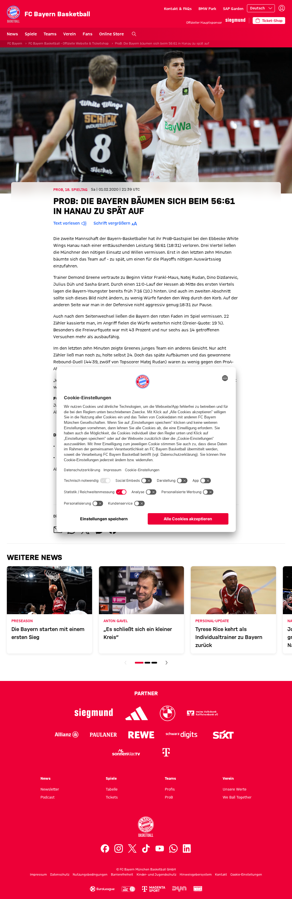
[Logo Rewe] (141, 734)
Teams (50, 34)
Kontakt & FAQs (178, 9)
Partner (146, 693)
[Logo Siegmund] (93, 713)
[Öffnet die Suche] (134, 34)
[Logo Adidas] (137, 713)
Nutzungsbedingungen (90, 874)
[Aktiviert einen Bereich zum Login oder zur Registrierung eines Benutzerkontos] (281, 8)
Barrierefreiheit (122, 874)
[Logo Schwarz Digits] (181, 734)
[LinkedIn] (187, 848)
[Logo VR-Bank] (202, 713)
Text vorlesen (66, 223)
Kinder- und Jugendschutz (156, 874)
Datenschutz (59, 874)
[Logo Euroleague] (102, 889)
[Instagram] (118, 848)
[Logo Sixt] (223, 734)
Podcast (47, 797)
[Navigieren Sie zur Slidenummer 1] (139, 663)
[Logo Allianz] (66, 734)
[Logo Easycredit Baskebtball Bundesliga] (128, 889)
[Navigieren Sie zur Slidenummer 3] (154, 663)
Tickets (112, 797)
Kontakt (221, 874)
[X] (132, 848)
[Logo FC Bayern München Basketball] (146, 827)
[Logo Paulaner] (103, 734)
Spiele (31, 34)
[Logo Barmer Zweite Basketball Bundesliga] (197, 889)
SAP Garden (233, 9)
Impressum (38, 874)
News (12, 34)
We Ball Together (237, 797)
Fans (87, 34)
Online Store (111, 34)
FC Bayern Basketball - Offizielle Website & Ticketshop (69, 43)
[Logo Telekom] (166, 752)
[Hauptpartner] (235, 20)
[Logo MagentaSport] (153, 889)
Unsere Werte (234, 789)
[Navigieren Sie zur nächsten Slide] (167, 663)
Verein (69, 34)
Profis (170, 789)
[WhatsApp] (173, 848)
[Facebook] (105, 848)
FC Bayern (14, 43)
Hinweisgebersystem (196, 874)
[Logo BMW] (167, 713)
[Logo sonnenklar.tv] (126, 752)
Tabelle (111, 789)
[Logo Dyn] (179, 889)
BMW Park (207, 9)
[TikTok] (146, 848)
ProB (169, 797)
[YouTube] (159, 848)
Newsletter (49, 789)
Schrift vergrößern (112, 223)
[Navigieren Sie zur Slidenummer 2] (147, 663)
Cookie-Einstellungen (246, 874)
